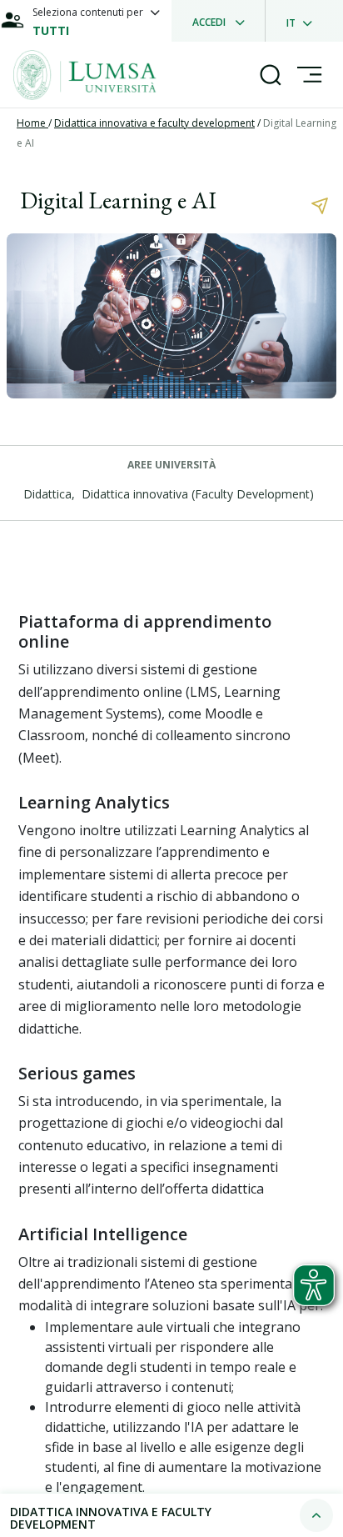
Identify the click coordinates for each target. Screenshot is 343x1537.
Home (32, 123)
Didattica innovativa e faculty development (154, 123)
